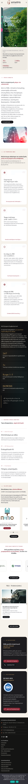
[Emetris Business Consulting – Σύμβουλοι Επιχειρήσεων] (14, 2)
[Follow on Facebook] (1, 737)
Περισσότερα (6, 616)
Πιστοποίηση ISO (5, 770)
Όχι (17, 781)
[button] (2, 2)
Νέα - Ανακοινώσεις (5, 751)
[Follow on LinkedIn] (6, 737)
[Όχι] (26, 779)
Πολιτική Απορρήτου (6, 762)
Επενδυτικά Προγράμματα (7, 749)
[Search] (26, 2)
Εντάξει (12, 781)
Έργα (2, 746)
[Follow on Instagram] (3, 737)
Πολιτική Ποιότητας (6, 764)
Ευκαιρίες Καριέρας (6, 755)
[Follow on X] (5, 737)
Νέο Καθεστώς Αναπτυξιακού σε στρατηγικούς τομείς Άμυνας (10, 607)
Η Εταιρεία (3, 742)
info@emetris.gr (10, 730)
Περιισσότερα (9, 528)
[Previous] (1, 519)
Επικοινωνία (4, 753)
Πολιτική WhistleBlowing (7, 768)
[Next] (26, 519)
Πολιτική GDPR (4, 766)
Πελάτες (3, 744)
